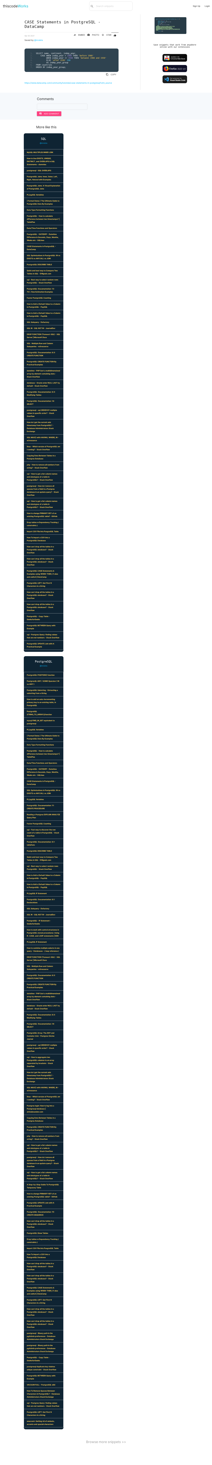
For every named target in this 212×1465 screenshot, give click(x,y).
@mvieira (38, 40)
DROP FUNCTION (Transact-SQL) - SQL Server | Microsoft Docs (43, 335)
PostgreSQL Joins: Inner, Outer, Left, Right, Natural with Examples (42, 178)
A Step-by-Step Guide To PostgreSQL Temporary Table (43, 1186)
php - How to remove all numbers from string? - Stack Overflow (43, 466)
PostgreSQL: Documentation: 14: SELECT (41, 402)
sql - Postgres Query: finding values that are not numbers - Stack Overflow (43, 636)
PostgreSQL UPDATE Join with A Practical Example (40, 645)
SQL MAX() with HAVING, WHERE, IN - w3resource (43, 439)
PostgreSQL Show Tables (37, 1233)
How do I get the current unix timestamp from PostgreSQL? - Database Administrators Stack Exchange (40, 426)
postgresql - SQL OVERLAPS (39, 170)
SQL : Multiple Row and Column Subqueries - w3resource (40, 345)
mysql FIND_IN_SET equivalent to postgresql (41, 722)
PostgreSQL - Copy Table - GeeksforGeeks (38, 617)
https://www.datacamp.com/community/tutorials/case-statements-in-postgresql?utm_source (68, 83)
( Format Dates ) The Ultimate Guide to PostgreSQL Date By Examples (43, 202)
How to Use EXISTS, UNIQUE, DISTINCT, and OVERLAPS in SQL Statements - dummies (41, 161)
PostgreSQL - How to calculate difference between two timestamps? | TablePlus (43, 219)
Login (207, 6)
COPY (111, 74)
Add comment (49, 113)
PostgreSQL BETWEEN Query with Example (41, 627)
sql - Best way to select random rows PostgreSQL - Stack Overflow (42, 281)
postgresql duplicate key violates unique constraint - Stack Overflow (41, 1368)
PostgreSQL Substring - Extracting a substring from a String (42, 691)
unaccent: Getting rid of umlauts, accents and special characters (41, 1422)
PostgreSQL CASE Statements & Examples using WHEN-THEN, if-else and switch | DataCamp (42, 574)
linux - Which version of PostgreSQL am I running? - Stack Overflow (43, 448)
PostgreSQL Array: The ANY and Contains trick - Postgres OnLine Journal (40, 1036)
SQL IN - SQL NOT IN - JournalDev (41, 328)
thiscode (15, 6)
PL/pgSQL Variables (35, 195)
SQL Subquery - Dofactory (38, 322)
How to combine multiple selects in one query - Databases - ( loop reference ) (43, 949)
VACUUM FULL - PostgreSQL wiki (41, 1385)
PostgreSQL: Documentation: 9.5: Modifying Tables (41, 393)
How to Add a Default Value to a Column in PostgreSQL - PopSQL (43, 305)
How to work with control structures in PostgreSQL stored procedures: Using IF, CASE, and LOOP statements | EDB (43, 933)
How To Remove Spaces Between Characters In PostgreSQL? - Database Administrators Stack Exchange (43, 1394)
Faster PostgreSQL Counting (39, 298)
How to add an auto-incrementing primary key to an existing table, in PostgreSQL (41, 702)
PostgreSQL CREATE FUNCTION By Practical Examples (41, 363)
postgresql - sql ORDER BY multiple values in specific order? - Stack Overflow (42, 413)
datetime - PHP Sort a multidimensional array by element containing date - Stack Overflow (43, 374)
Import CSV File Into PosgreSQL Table (43, 531)
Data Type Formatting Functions (40, 210)
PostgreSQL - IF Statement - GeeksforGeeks (39, 922)
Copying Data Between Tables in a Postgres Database (41, 457)
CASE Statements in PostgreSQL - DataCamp (41, 247)
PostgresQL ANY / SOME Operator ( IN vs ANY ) (43, 682)
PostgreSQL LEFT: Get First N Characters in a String (39, 584)
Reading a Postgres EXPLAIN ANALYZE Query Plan (43, 816)
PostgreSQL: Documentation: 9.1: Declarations (41, 901)
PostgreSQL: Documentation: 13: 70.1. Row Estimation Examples (41, 290)
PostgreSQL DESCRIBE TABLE (39, 264)
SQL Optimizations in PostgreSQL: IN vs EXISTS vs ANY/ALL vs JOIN (43, 257)
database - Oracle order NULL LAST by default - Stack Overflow (43, 384)
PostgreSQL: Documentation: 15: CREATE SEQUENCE (41, 1213)
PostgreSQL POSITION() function (41, 675)
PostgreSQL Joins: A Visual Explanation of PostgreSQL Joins (43, 187)
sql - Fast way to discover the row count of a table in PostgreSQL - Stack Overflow (43, 833)
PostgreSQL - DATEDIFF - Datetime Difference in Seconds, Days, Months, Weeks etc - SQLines (43, 237)
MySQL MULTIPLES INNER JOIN (40, 152)
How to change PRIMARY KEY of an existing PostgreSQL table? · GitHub (42, 514)
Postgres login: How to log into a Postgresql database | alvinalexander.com (40, 1109)
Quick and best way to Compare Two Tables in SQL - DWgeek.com (42, 272)
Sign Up (196, 6)
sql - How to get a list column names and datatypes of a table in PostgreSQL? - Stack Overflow (42, 477)
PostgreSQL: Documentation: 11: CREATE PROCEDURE (40, 807)
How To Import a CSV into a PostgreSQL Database (38, 539)
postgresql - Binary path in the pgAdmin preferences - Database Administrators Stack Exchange (41, 1336)
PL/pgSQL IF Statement (37, 893)
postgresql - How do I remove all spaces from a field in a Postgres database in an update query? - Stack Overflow (43, 490)
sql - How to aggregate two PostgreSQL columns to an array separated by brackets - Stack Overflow (40, 1061)
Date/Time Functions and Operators (42, 228)
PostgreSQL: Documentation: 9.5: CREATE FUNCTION (41, 354)
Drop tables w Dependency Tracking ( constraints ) (43, 523)
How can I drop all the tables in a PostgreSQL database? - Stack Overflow (40, 550)
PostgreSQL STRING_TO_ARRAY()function (39, 713)
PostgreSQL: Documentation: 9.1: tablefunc (41, 843)
